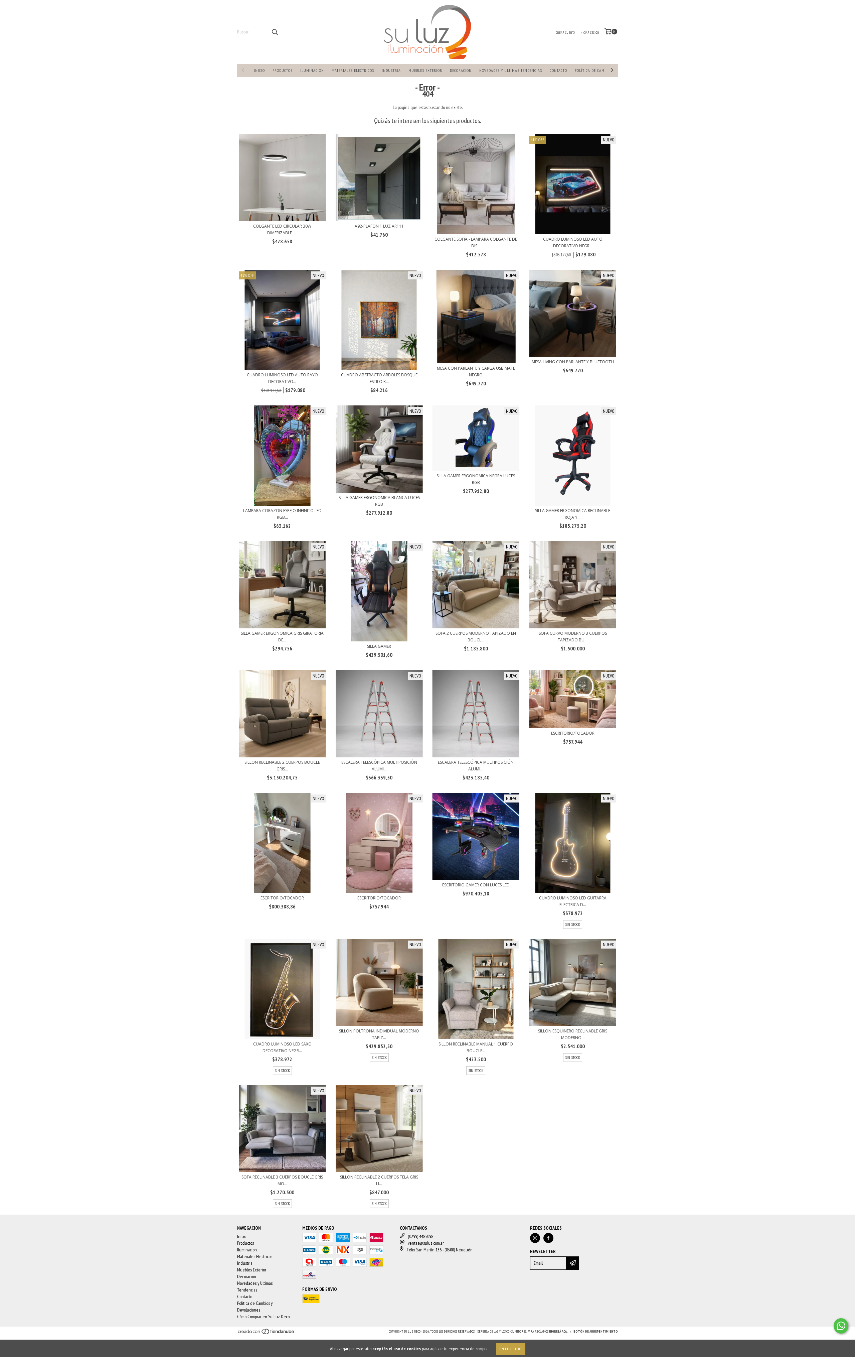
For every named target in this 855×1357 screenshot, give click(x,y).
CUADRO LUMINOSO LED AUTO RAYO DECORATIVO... (282, 378)
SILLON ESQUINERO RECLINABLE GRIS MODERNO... (572, 1034)
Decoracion (461, 70)
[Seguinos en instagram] (535, 1238)
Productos (283, 70)
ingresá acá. (558, 1331)
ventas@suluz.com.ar (426, 1243)
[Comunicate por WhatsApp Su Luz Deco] (841, 1326)
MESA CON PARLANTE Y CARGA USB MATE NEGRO (476, 371)
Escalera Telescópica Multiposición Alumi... (379, 765)
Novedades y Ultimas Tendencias (510, 70)
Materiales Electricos (353, 70)
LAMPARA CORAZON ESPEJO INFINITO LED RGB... (282, 514)
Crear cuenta (565, 32)
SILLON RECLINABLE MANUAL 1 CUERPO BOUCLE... (476, 1047)
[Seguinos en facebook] (548, 1238)
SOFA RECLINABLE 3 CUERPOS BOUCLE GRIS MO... (282, 1180)
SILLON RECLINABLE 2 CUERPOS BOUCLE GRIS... (282, 765)
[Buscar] (274, 32)
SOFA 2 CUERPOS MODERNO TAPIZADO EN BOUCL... (476, 636)
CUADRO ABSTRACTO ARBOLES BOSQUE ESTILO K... (379, 378)
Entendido (510, 1348)
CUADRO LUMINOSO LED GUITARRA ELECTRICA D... (573, 901)
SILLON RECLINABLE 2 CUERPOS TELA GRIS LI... (379, 1180)
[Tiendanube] (266, 1333)
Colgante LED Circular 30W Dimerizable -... (282, 229)
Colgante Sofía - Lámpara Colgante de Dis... (476, 242)
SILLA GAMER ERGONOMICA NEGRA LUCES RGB (476, 479)
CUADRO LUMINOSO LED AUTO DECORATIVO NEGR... (573, 242)
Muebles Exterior (425, 70)
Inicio (259, 70)
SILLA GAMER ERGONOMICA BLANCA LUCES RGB (379, 501)
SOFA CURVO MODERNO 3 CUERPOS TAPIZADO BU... (573, 636)
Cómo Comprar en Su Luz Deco (263, 1317)
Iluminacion (312, 70)
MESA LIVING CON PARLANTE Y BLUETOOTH (573, 362)
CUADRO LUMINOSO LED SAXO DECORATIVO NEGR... (282, 1047)
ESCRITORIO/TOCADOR (572, 733)
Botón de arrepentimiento (595, 1331)
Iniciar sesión (589, 32)
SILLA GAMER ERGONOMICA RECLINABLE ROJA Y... (572, 514)
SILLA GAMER (379, 646)
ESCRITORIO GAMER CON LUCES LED (476, 885)
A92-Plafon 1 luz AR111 (379, 226)
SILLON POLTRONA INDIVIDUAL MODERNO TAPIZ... (379, 1034)
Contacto (558, 70)
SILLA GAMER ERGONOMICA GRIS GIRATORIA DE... (282, 636)
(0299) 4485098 (420, 1236)
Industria (391, 70)
